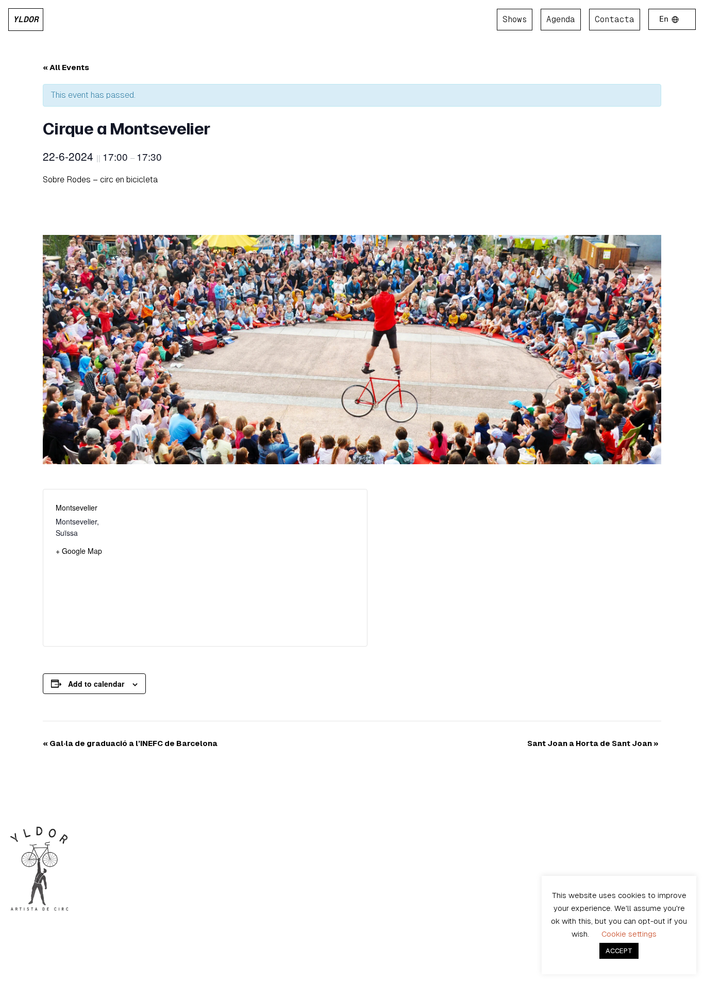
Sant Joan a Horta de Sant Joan (593, 743)
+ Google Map (79, 551)
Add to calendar (96, 684)
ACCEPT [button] (619, 951)
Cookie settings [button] (629, 933)
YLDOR (26, 19)
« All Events (66, 67)
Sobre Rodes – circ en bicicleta (100, 179)
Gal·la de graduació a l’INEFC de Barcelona (130, 743)
